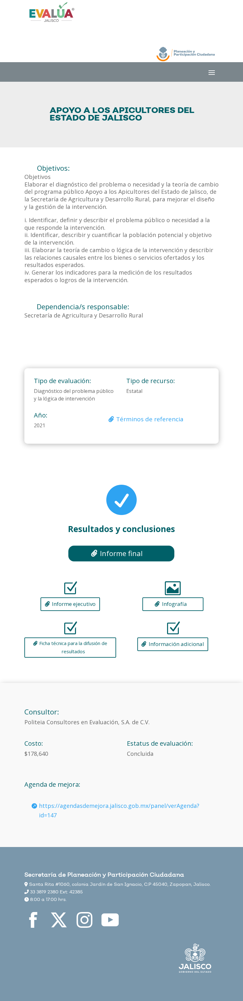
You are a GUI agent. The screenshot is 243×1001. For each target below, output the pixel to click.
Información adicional (176, 644)
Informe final (121, 553)
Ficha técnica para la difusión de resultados (73, 647)
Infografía (174, 603)
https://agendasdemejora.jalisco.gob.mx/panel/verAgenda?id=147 (119, 810)
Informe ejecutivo (74, 603)
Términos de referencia (150, 419)
